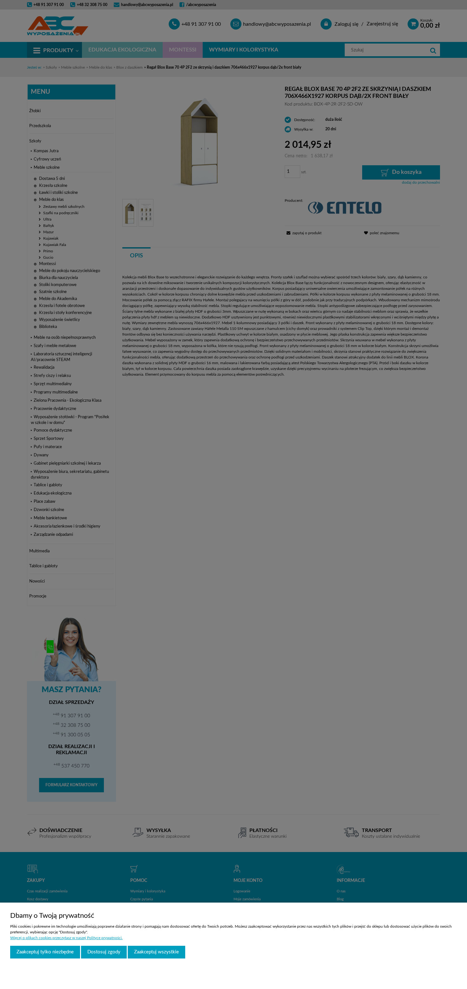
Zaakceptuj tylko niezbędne (45, 952)
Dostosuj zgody (103, 952)
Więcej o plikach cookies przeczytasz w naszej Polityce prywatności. (66, 938)
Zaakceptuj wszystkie (156, 952)
